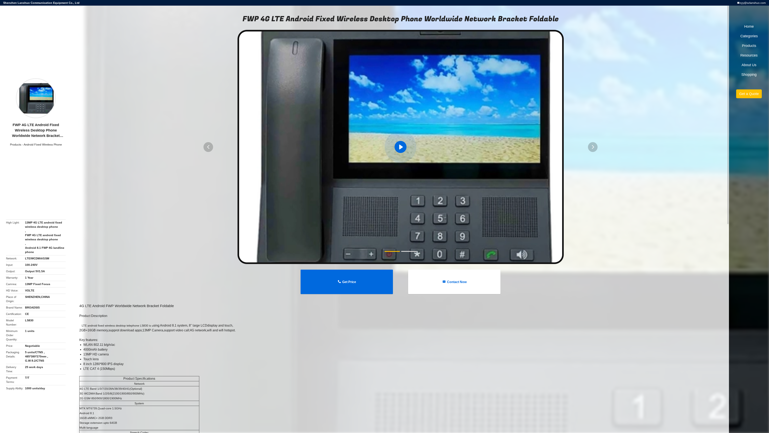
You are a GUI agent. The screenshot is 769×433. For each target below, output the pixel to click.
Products (15, 144)
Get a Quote (749, 94)
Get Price (349, 282)
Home (749, 26)
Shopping (749, 75)
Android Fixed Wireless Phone (43, 144)
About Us (749, 65)
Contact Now (457, 282)
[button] (208, 147)
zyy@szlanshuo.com (753, 2)
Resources (749, 55)
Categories (749, 36)
